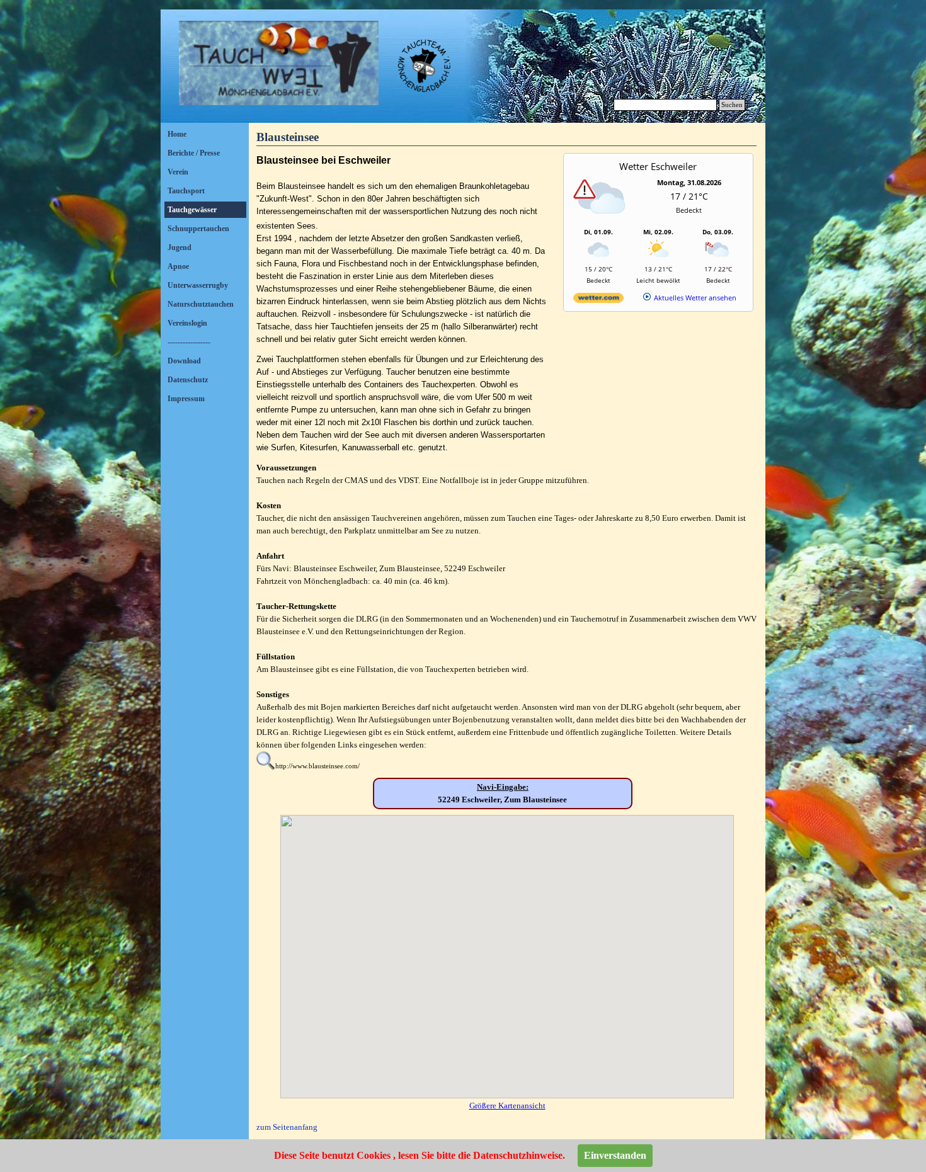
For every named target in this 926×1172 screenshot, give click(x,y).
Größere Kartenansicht (507, 1105)
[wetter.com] (598, 300)
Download (184, 360)
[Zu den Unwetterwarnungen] (601, 221)
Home (177, 134)
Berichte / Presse (194, 153)
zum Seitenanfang (286, 1127)
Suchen (732, 104)
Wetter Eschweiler (658, 166)
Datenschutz (188, 379)
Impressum (186, 398)
